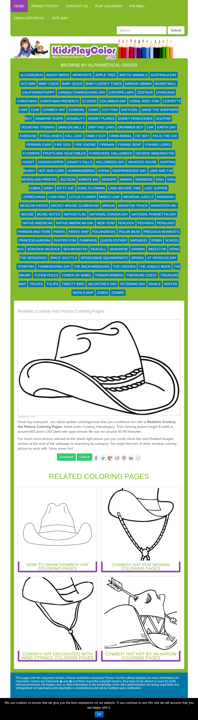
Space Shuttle (63, 258)
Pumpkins (88, 240)
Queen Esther (113, 240)
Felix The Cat (165, 136)
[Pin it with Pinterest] (124, 458)
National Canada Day (109, 214)
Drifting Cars (101, 127)
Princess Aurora (34, 240)
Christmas (27, 101)
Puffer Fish (65, 240)
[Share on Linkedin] (131, 458)
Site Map (60, 18)
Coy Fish (110, 110)
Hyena (103, 171)
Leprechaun (33, 197)
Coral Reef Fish (144, 101)
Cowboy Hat (53, 110)
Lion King (57, 197)
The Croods (124, 266)
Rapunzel (139, 240)
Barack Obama (138, 84)
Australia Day (164, 75)
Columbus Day (112, 101)
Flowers (31, 153)
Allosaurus (31, 75)
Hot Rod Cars (51, 171)
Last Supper (155, 188)
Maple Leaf (109, 197)
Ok (99, 714)
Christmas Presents (59, 101)
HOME (19, 6)
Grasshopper (51, 162)
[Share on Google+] (110, 458)
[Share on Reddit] (117, 458)
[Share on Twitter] (103, 458)
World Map (83, 293)
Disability (76, 118)
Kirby (49, 188)
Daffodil (129, 110)
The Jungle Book (154, 266)
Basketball (165, 84)
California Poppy (38, 92)
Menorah (165, 197)
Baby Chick (49, 84)
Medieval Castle (138, 197)
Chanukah (165, 92)
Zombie (117, 293)
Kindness (143, 179)
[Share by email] (138, 458)
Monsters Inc (164, 206)
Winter (170, 284)
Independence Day (129, 171)
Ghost (28, 162)
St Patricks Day (161, 258)
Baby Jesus (72, 84)
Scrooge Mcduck (43, 249)
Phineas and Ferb (34, 232)
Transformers (109, 275)
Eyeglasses (51, 136)
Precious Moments (161, 232)
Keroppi (109, 179)
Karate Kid (88, 179)
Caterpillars (121, 92)
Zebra (102, 293)
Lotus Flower (82, 197)
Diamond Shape (49, 118)
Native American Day (75, 223)
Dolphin (163, 118)
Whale (155, 284)
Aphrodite (82, 75)
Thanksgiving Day (53, 266)
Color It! (84, 457)
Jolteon (67, 179)
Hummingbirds (81, 171)
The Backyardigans (92, 266)
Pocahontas (103, 232)
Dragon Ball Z (71, 127)
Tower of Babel (77, 275)
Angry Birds (57, 75)
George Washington (154, 153)
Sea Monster (75, 249)
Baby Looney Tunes (104, 84)
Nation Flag (75, 214)
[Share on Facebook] (96, 458)
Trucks (36, 284)
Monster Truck (133, 206)
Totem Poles (46, 275)
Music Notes (48, 214)
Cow (35, 110)
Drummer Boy (130, 127)
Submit (176, 30)
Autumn (28, 84)
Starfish (26, 266)
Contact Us (77, 6)
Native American (37, 223)
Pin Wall (137, 6)
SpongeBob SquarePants (104, 258)
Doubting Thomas (38, 127)
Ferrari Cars (38, 145)
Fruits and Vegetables (64, 153)
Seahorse (119, 249)
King (160, 179)
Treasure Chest (142, 275)
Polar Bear (129, 232)
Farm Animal (120, 136)
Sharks (138, 249)
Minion (108, 206)
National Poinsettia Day (153, 214)
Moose (27, 214)
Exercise (28, 136)
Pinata (59, 232)
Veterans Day (132, 284)
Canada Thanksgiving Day (81, 92)
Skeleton (157, 249)
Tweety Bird (73, 284)
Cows (93, 110)
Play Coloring (108, 6)
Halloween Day (110, 162)
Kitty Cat (65, 188)
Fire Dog (63, 145)
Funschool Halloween (110, 153)
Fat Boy (142, 136)
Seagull (98, 249)
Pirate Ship (78, 232)
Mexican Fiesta (34, 206)
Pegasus (146, 223)
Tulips (52, 284)
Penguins (165, 223)
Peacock (126, 223)
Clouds (89, 101)
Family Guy (96, 136)
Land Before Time (124, 188)
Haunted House (142, 162)
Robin (156, 240)
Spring (137, 258)
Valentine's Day (102, 284)
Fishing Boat (129, 145)
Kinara (126, 179)
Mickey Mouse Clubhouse (75, 206)
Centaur (145, 92)
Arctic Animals (133, 75)
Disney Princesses (135, 118)
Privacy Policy (45, 6)
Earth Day (166, 127)
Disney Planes (101, 118)
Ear (150, 127)
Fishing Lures (158, 145)
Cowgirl (77, 110)
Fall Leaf (73, 136)
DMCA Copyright (29, 18)
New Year (106, 223)
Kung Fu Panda (91, 188)
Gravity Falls (79, 162)
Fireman (106, 145)
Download (66, 457)
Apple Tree (105, 75)
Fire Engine (85, 145)
